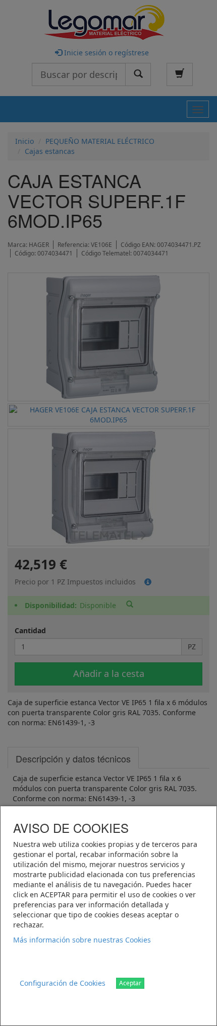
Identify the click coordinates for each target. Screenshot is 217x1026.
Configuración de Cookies (62, 983)
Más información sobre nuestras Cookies (82, 940)
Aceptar (130, 983)
